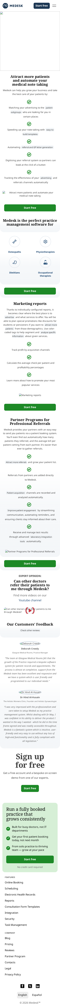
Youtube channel (30, 600)
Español (37, 995)
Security (9, 919)
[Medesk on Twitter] (30, 986)
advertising (46, 177)
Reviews (9, 950)
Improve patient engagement (22, 510)
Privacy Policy (13, 974)
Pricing (9, 944)
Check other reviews (30, 630)
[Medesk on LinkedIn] (38, 986)
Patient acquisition (16, 492)
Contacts (10, 962)
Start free (42, 5)
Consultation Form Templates (22, 906)
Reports (9, 900)
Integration (11, 912)
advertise (9, 317)
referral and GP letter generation (37, 147)
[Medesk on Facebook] (22, 986)
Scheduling (11, 888)
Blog (7, 938)
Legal (8, 968)
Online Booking (14, 882)
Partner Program (15, 956)
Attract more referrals (16, 462)
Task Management (16, 925)
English (22, 995)
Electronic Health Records (20, 894)
